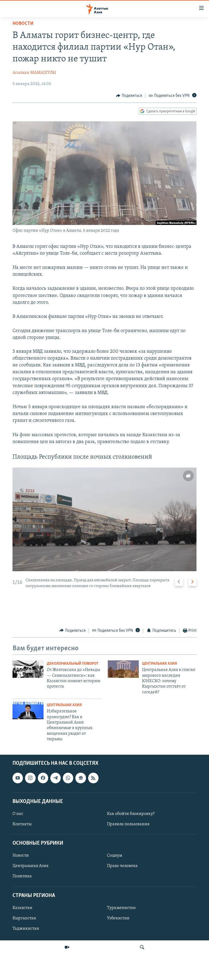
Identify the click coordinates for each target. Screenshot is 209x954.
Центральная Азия (159, 664)
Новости (23, 23)
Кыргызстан (24, 918)
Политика (22, 876)
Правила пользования (128, 824)
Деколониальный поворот (73, 664)
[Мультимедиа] (67, 947)
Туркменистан (121, 907)
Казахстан (22, 907)
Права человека (122, 866)
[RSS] (93, 778)
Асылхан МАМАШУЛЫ (34, 73)
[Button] (129, 95)
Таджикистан (26, 928)
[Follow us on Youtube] (18, 778)
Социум (114, 855)
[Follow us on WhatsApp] (68, 778)
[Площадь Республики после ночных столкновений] (104, 519)
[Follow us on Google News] (80, 778)
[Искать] (142, 947)
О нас (18, 814)
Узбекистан (118, 918)
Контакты (22, 824)
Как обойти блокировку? (131, 814)
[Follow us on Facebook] (43, 778)
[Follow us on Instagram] (30, 778)
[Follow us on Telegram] (55, 778)
